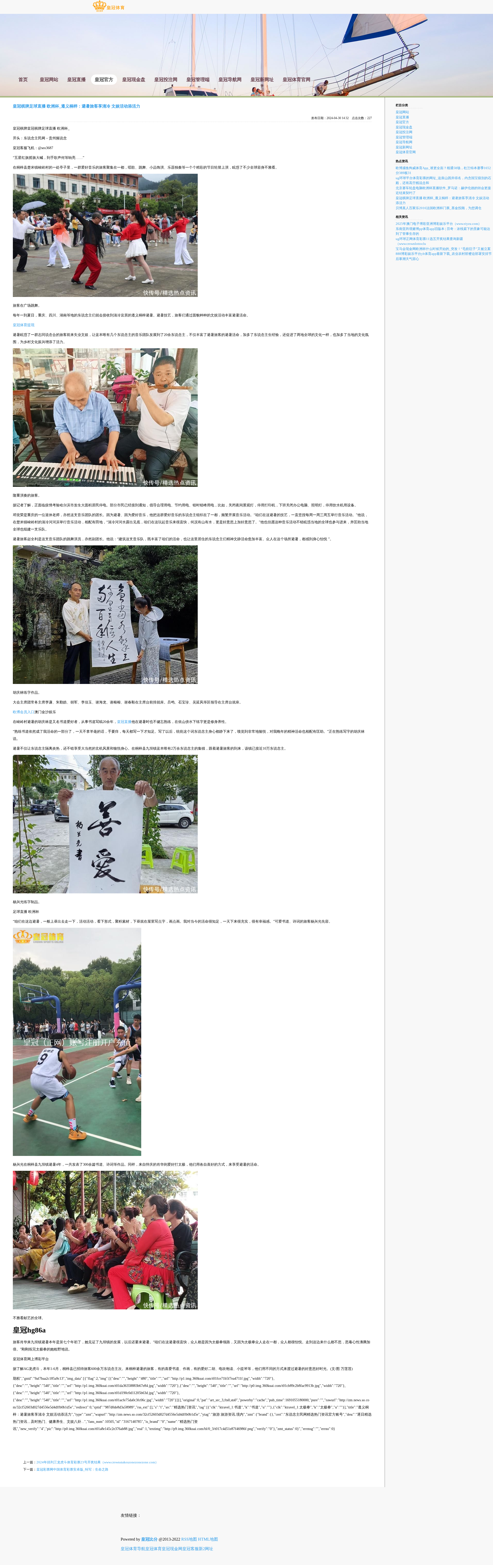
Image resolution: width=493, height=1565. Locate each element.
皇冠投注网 (404, 132)
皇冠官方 (402, 122)
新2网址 (206, 1549)
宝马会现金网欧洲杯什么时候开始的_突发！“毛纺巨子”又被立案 (443, 249)
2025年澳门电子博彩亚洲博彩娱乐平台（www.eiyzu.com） (438, 224)
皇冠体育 (153, 1549)
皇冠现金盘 (404, 127)
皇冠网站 (402, 112)
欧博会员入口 (23, 712)
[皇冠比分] (108, 11)
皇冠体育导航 (133, 1549)
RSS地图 (189, 1539)
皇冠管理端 (404, 137)
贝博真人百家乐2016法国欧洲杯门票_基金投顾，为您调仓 (438, 208)
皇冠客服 (190, 1549)
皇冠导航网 (404, 142)
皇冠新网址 (404, 147)
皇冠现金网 (172, 1549)
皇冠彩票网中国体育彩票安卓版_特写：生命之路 (72, 1469)
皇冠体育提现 (23, 325)
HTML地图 (208, 1539)
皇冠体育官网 (406, 152)
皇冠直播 (124, 722)
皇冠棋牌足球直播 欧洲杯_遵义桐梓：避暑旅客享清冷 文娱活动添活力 (76, 106)
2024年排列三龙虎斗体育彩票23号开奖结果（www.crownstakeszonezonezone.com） (97, 1462)
